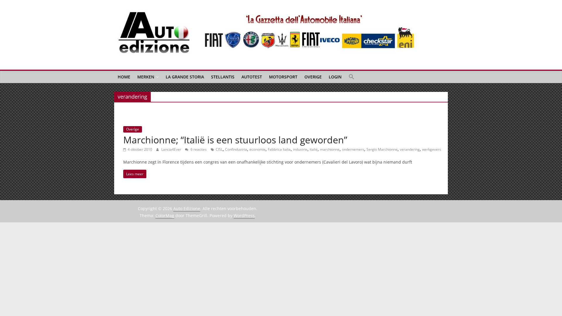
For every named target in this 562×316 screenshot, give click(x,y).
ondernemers (353, 149)
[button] (351, 77)
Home (124, 77)
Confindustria (236, 149)
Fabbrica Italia (279, 149)
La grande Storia (185, 77)
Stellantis (222, 77)
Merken (145, 77)
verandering (410, 149)
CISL (219, 149)
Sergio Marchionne (381, 149)
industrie (300, 149)
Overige (313, 77)
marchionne (330, 149)
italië (314, 149)
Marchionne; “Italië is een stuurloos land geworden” (235, 139)
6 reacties (198, 149)
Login (335, 77)
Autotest (251, 77)
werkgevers (431, 149)
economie (257, 149)
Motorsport (283, 77)
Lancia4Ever (171, 149)
